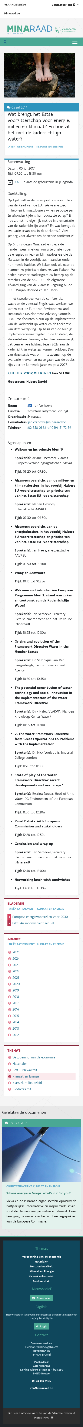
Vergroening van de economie (34, 1057)
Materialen (20, 1064)
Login (43, 1326)
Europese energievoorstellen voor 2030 (40, 917)
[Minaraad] (41, 29)
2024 (16, 958)
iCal (17, 182)
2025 (16, 952)
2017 (16, 1003)
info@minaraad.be (41, 1388)
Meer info (41, 1417)
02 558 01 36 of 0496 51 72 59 (49, 428)
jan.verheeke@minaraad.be (47, 422)
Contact (41, 1335)
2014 (16, 1022)
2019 (16, 990)
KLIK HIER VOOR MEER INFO (30, 373)
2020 (16, 984)
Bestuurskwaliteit (25, 1070)
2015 (16, 1016)
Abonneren (43, 1298)
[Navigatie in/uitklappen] (75, 42)
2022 (16, 971)
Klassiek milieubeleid (27, 1083)
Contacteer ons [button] (62, 5)
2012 (16, 1035)
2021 (16, 978)
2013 (16, 1028)
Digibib (41, 1306)
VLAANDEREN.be (15, 4)
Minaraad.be (12, 13)
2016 (16, 1009)
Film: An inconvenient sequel (33, 923)
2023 (16, 965)
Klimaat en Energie (26, 1076)
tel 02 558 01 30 (41, 1380)
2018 (16, 997)
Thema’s (41, 1248)
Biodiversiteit (22, 1089)
